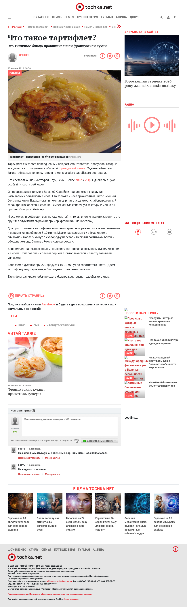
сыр (88, 180)
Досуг (134, 17)
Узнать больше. (71, 599)
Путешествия (87, 17)
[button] (168, 17)
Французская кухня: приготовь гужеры (26, 391)
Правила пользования (18, 594)
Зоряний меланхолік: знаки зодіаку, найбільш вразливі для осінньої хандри (136, 526)
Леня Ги (24, 55)
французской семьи (72, 168)
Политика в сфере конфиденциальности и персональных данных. (60, 594)
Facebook (48, 304)
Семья (69, 17)
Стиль (57, 17)
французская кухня (61, 325)
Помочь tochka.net (37, 26)
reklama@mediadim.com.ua (59, 581)
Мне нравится (52, 458)
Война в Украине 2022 (66, 26)
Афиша (121, 17)
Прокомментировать (29, 458)
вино (79, 180)
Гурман (107, 17)
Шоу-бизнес (40, 17)
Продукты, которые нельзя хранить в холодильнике (161, 321)
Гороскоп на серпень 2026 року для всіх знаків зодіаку (150, 83)
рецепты (14, 73)
